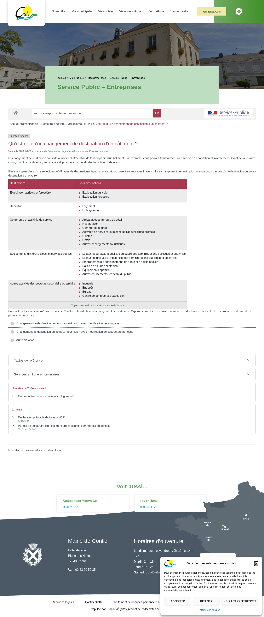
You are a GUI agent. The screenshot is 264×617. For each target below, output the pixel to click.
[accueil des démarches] (15, 112)
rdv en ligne (149, 500)
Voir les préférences (240, 601)
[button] (256, 563)
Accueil (61, 77)
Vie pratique (77, 77)
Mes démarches (212, 11)
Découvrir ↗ (70, 507)
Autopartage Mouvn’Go (80, 500)
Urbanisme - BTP (79, 123)
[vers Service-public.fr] (228, 113)
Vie (82, 11)
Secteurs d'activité (53, 123)
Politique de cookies (209, 610)
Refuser (206, 601)
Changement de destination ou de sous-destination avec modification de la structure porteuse (74, 331)
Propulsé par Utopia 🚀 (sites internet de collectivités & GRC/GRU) (132, 609)
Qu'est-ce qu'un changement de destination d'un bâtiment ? (130, 123)
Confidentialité (94, 602)
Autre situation (24, 340)
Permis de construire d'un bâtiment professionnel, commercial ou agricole (64, 425)
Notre (58, 11)
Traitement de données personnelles (136, 602)
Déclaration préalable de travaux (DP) (41, 417)
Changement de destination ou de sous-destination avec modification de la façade (67, 323)
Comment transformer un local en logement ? (46, 396)
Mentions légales (63, 602)
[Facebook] (239, 11)
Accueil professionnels (24, 123)
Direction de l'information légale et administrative (36, 450)
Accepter (177, 601)
